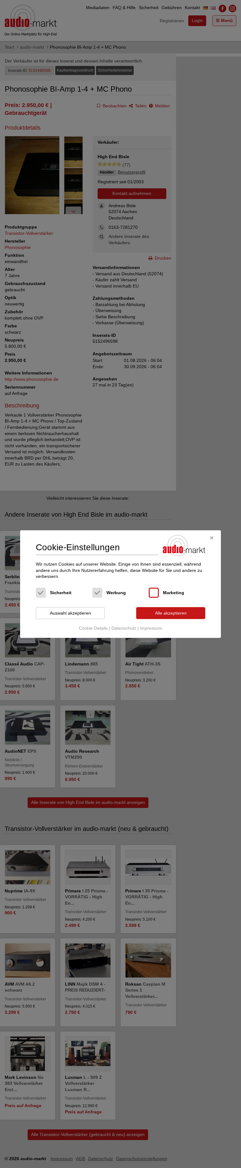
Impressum (151, 628)
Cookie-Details (93, 628)
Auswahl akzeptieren (70, 613)
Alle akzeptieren (171, 613)
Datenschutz (123, 628)
